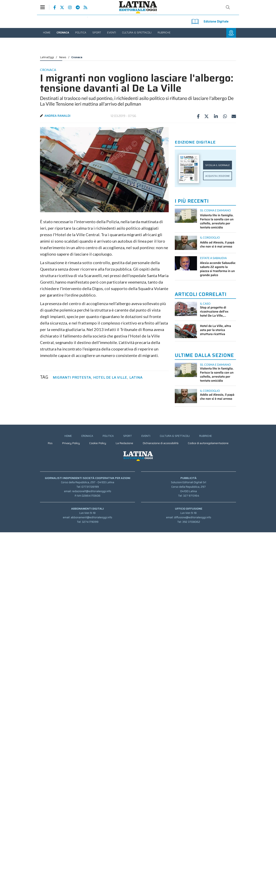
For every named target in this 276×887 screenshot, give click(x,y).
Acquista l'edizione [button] (217, 176)
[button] (44, 7)
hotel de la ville (110, 377)
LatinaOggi (47, 57)
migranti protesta (72, 377)
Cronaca (76, 57)
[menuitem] (47, 32)
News (62, 57)
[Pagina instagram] (68, 7)
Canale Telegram (76, 7)
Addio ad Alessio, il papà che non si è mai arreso (217, 244)
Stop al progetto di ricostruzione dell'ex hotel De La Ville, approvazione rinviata (215, 311)
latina (135, 377)
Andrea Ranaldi (57, 115)
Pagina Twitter (60, 7)
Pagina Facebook (52, 7)
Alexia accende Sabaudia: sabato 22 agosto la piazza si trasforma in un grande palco (218, 268)
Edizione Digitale (216, 21)
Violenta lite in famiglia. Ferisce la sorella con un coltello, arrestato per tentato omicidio (217, 221)
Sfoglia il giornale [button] (217, 165)
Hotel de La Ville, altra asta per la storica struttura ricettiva (215, 330)
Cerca (228, 7)
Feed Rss (83, 7)
